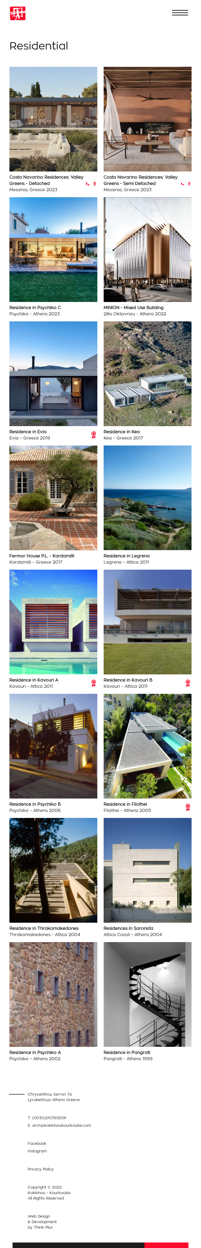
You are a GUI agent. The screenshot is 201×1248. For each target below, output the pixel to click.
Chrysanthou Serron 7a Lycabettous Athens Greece (54, 1097)
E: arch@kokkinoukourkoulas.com (59, 1125)
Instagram (37, 1151)
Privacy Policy (41, 1169)
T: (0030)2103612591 (47, 1118)
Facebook (37, 1143)
